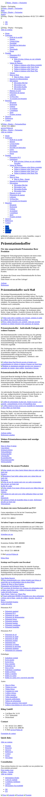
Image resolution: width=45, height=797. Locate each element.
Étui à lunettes (10, 664)
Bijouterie (13, 103)
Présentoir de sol (11, 635)
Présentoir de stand (11, 637)
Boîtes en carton (10, 676)
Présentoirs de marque (17, 93)
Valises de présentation (13, 701)
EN (6, 24)
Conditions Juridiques (12, 782)
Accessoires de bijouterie (18, 99)
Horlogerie (13, 104)
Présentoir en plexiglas (13, 646)
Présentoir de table (11, 638)
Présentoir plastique (12, 648)
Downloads (14, 49)
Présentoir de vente (11, 615)
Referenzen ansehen (8, 435)
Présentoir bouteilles (12, 627)
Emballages (14, 57)
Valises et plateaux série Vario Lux (26, 69)
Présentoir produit (11, 640)
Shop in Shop (14, 75)
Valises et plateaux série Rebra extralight (28, 65)
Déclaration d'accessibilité (14, 786)
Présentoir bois (10, 642)
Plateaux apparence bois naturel (16, 703)
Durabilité (13, 43)
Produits (8, 53)
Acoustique (13, 108)
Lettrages (13, 95)
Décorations (14, 81)
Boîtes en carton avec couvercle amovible (19, 678)
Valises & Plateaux (16, 63)
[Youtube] (27, 795)
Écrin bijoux (9, 662)
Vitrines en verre (11, 687)
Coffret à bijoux (10, 693)
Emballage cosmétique (13, 670)
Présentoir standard (11, 611)
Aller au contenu (6, 30)
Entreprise (8, 35)
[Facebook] (19, 795)
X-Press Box (14, 97)
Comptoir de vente (11, 691)
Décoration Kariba (20, 87)
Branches (8, 101)
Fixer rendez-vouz (7, 770)
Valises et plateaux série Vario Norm (26, 67)
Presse (12, 51)
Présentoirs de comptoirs (13, 650)
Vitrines (12, 73)
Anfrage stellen (6, 433)
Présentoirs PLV (15, 55)
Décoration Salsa (20, 89)
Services (8, 116)
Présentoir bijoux (11, 619)
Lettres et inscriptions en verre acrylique (19, 705)
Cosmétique (14, 110)
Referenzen (5, 285)
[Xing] (3, 795)
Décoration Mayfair (21, 83)
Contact (8, 120)
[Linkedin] (11, 795)
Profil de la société (16, 37)
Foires (12, 47)
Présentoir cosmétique (12, 625)
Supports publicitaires (12, 699)
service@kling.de (7, 128)
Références (9, 118)
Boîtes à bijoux (10, 672)
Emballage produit (11, 658)
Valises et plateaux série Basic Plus (26, 71)
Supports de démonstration (19, 79)
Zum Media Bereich (8, 578)
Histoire (12, 39)
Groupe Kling (14, 41)
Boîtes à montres (11, 674)
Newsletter (9, 758)
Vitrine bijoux (10, 689)
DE (6, 22)
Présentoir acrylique (12, 644)
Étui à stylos (9, 668)
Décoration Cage (20, 85)
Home (7, 33)
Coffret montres (10, 695)
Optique (12, 106)
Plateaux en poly (15, 91)
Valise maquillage (11, 697)
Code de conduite (11, 780)
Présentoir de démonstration (14, 617)
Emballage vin (10, 666)
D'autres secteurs (15, 114)
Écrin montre (9, 660)
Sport (11, 112)
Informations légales (12, 778)
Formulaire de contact (8, 733)
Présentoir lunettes (11, 623)
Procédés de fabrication (18, 45)
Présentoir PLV (10, 613)
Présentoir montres (11, 621)
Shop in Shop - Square (22, 77)
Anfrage (4, 283)
